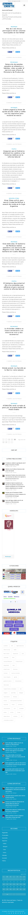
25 (7, 889)
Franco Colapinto (7, 677)
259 (3, 442)
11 (7, 884)
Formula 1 (6, 673)
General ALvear (18, 681)
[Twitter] (11, 913)
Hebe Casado (6, 684)
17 (3, 886)
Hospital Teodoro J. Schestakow (10, 688)
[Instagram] (16, 913)
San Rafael (21, 708)
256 (9, 439)
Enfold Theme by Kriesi (19, 911)
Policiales (4, 855)
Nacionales (14, 107)
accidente (6, 645)
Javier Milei (13, 692)
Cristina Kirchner (19, 661)
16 (24, 884)
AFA (12, 645)
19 (10, 886)
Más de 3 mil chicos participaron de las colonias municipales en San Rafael (14, 31)
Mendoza (15, 696)
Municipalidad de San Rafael (16, 700)
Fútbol (17, 198)
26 (10, 889)
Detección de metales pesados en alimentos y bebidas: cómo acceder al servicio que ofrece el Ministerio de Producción (14, 68)
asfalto (15, 649)
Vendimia (15, 716)
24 (3, 889)
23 (24, 886)
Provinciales (14, 62)
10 (3, 884)
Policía (13, 704)
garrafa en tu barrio (7, 681)
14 (17, 884)
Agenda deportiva (20, 645)
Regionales (14, 26)
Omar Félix (6, 704)
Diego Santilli (6, 665)
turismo (11, 712)
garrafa (15, 677)
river (15, 708)
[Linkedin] (9, 913)
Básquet (5, 846)
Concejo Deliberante (8, 661)
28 (17, 889)
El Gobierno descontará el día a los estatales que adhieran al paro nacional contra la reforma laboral (14, 286)
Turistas (18, 712)
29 (20, 889)
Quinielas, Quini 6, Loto (14, 634)
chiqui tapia (6, 657)
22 (20, 886)
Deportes (11, 198)
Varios (4, 852)
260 (6, 442)
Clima (13, 657)
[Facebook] (7, 913)
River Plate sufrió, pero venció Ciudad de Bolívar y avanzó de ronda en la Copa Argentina (14, 203)
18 (7, 886)
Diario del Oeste (11, 911)
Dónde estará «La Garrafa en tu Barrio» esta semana (14, 369)
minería (5, 700)
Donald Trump (6, 669)
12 (10, 884)
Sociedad (4, 858)
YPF (21, 716)
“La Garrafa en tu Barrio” (8, 720)
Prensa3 (19, 57)
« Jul (7, 894)
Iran (21, 688)
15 (20, 884)
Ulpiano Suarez (7, 716)
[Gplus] (22, 913)
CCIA (23, 653)
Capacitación (15, 653)
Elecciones (15, 669)
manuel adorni (7, 696)
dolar (14, 665)
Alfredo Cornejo (7, 649)
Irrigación (5, 692)
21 (17, 886)
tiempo (5, 712)
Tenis (4, 849)
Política (14, 149)
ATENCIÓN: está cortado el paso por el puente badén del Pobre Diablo (14, 407)
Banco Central (6, 653)
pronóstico (20, 704)
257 (12, 439)
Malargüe (21, 692)
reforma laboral (7, 708)
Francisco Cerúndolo (15, 673)
